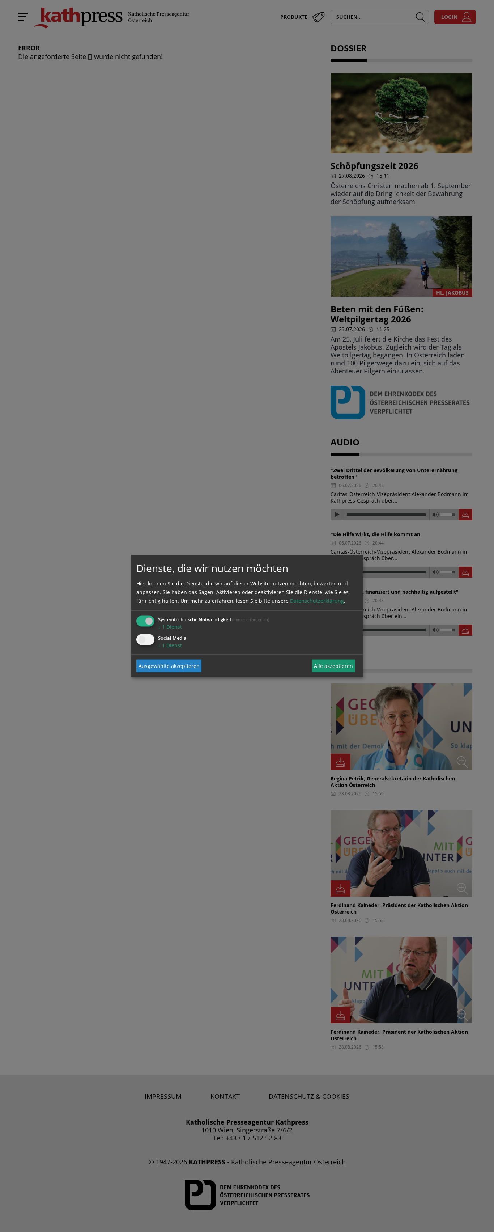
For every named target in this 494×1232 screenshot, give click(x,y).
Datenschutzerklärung (317, 600)
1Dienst (170, 626)
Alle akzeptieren (333, 665)
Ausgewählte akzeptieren (169, 665)
